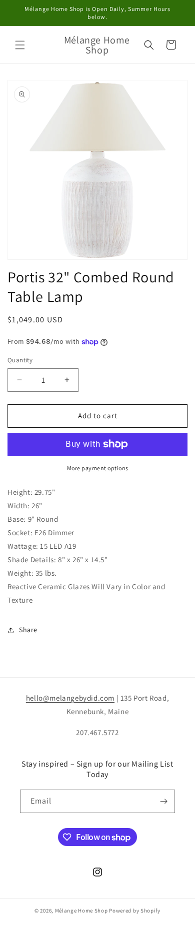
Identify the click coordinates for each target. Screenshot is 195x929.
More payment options (97, 468)
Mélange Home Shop (81, 910)
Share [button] (28, 629)
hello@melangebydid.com (70, 698)
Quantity (20, 360)
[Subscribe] (163, 801)
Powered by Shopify (134, 910)
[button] (20, 45)
